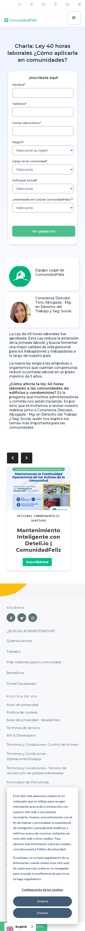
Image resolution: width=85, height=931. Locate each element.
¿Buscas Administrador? (31, 631)
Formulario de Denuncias (28, 782)
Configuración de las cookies (42, 889)
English (21, 926)
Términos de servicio (23, 728)
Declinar (42, 913)
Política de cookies (22, 712)
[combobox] (20, 927)
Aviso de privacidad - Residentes (33, 720)
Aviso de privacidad (22, 705)
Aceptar (42, 901)
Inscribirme (37, 562)
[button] (74, 18)
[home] (20, 18)
